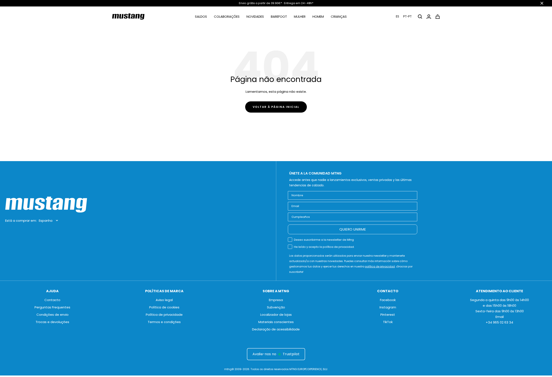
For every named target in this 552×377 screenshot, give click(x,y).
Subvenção (276, 307)
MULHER (300, 16)
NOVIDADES (255, 16)
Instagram (388, 307)
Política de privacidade (164, 314)
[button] (404, 16)
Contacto (52, 300)
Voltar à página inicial (276, 107)
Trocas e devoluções (52, 322)
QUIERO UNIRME (352, 229)
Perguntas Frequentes (52, 307)
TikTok (388, 322)
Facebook (388, 300)
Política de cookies (164, 307)
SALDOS (201, 16)
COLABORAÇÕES (227, 16)
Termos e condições (164, 322)
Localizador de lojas (276, 314)
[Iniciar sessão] (429, 16)
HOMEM (318, 16)
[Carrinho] (437, 16)
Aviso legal (164, 300)
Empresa (276, 300)
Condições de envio (52, 314)
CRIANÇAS (339, 16)
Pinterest (387, 314)
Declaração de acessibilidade (276, 329)
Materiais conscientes (276, 322)
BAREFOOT (279, 16)
